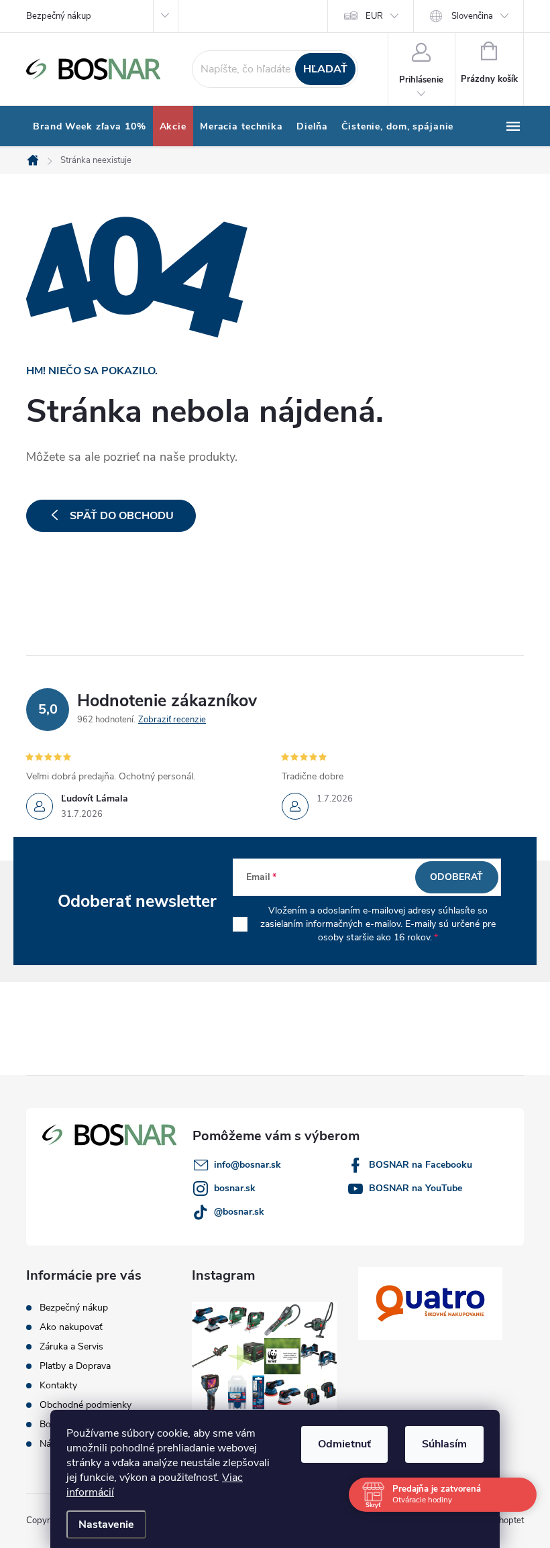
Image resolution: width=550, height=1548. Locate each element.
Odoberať (456, 877)
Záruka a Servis (71, 1346)
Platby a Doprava (75, 1366)
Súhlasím (444, 1444)
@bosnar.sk (239, 1211)
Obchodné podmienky (85, 1404)
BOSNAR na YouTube (415, 1188)
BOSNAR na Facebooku (420, 1164)
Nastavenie (106, 1524)
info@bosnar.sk (247, 1164)
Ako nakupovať (71, 1327)
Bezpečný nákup (58, 16)
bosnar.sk (235, 1188)
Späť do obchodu (122, 515)
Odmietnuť (344, 1444)
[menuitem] (89, 127)
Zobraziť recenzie (172, 720)
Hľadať (325, 69)
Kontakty (58, 1385)
